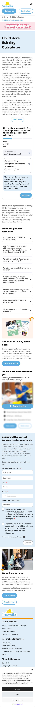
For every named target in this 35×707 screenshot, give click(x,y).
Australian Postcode (10, 501)
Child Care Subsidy (17, 17)
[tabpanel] (17, 173)
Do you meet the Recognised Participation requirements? (14, 163)
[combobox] (4, 496)
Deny (17, 694)
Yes (9, 170)
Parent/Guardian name (11, 468)
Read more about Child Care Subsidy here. (17, 584)
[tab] (7, 143)
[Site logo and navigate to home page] (10, 4)
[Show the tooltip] (29, 153)
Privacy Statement (17, 704)
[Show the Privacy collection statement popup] (24, 537)
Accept (17, 689)
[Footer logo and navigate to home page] (9, 612)
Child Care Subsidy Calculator (13, 20)
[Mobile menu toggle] (25, 4)
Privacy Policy (19, 512)
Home (6, 17)
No (18, 170)
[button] (32, 670)
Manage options (17, 700)
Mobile (5, 492)
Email (4, 483)
